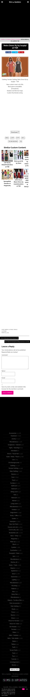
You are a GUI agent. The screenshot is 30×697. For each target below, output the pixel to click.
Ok (23, 689)
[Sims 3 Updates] (15, 680)
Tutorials (13, 659)
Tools (13, 653)
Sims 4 (23, 137)
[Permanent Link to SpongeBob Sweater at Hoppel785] (7, 179)
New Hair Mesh (13, 524)
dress (6, 137)
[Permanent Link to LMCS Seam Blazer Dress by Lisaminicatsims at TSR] (18, 178)
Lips (14, 556)
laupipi (12, 137)
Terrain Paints (14, 650)
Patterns (13, 588)
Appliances (14, 571)
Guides (14, 518)
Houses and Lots (13, 527)
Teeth (13, 647)
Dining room (14, 491)
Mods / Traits (13, 565)
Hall (15, 494)
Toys (13, 656)
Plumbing (14, 585)
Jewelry (13, 439)
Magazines (14, 538)
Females (13, 629)
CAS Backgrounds (13, 462)
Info (27, 689)
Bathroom (14, 486)
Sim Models (13, 626)
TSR (21, 141)
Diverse (13, 474)
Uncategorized (14, 662)
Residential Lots (13, 533)
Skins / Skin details (12, 638)
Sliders (14, 641)
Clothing (7, 39)
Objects (12, 568)
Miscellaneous (14, 442)
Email (4, 378)
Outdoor (14, 509)
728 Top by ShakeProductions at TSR (7, 165)
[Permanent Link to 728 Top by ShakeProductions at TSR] (7, 160)
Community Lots (14, 530)
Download (14, 132)
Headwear (14, 436)
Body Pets (15, 594)
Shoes (13, 618)
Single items (13, 512)
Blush (14, 544)
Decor (14, 574)
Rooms (13, 615)
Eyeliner (13, 547)
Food (13, 480)
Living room (14, 503)
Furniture (13, 483)
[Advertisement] (15, 21)
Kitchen (14, 500)
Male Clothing (14, 471)
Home (2, 39)
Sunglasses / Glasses (14, 445)
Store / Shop (14, 535)
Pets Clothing (14, 606)
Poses (13, 612)
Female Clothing (15, 39)
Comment (5, 355)
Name (4, 371)
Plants (13, 609)
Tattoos (13, 644)
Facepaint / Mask (14, 553)
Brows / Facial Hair (13, 453)
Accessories (12, 433)
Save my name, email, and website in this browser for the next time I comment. (14, 388)
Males (14, 632)
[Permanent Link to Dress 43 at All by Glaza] (18, 159)
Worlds (14, 665)
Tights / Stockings (14, 448)
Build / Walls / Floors (12, 456)
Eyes (13, 477)
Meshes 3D (14, 562)
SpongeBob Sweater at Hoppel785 (7, 183)
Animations (14, 450)
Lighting (14, 579)
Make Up (13, 541)
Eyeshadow (13, 550)
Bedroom (14, 489)
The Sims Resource (13, 141)
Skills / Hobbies (13, 635)
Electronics (14, 576)
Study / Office (14, 515)
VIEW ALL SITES (14, 669)
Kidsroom (14, 497)
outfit (17, 137)
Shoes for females (13, 620)
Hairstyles (13, 521)
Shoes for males (14, 623)
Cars (13, 459)
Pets (13, 591)
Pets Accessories (15, 603)
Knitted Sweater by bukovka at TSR (27, 162)
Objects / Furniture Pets (15, 600)
